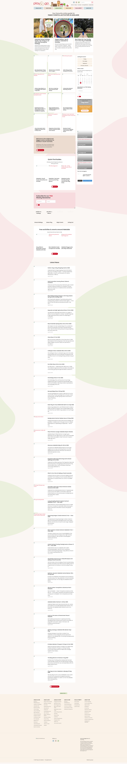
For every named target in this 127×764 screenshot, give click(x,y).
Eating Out (70, 222)
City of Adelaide (37, 710)
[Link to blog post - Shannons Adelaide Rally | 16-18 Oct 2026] (40, 449)
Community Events (88, 703)
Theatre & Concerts (88, 717)
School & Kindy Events (89, 719)
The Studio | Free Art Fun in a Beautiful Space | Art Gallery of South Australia (60, 559)
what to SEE (68, 8)
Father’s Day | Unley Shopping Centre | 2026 (59, 267)
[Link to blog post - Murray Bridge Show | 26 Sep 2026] (40, 395)
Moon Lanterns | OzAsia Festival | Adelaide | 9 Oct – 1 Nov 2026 (61, 530)
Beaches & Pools (57, 703)
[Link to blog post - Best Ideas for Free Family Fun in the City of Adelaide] (83, 28)
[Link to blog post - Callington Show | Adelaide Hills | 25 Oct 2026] (40, 355)
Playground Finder (57, 701)
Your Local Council (57, 723)
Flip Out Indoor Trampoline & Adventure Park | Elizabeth (59, 588)
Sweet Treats (76, 706)
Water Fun (56, 721)
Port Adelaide (36, 718)
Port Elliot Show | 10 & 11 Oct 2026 (56, 364)
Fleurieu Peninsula (37, 714)
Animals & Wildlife (67, 706)
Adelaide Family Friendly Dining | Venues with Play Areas (65, 180)
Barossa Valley (37, 707)
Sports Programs (47, 720)
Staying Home (57, 720)
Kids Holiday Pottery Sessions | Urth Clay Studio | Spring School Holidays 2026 (60, 296)
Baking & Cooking (47, 703)
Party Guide (76, 701)
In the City (87, 708)
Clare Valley (36, 709)
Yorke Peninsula (37, 723)
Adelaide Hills (36, 706)
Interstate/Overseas (38, 725)
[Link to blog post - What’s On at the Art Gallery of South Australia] (40, 477)
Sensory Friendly (47, 717)
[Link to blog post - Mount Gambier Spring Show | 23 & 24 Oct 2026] (40, 328)
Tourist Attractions (67, 704)
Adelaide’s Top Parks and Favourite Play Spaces (54, 180)
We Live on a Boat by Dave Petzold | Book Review (53, 89)
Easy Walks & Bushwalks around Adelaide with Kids (41, 248)
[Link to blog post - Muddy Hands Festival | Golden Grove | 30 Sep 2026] (40, 422)
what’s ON (88, 8)
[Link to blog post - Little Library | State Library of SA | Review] (68, 61)
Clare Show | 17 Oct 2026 (54, 337)
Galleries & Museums (68, 709)
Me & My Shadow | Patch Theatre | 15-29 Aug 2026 (40, 70)
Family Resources (47, 711)
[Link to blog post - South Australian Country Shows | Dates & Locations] (40, 285)
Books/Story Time (47, 706)
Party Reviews (77, 704)
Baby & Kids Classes (48, 701)
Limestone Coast (37, 717)
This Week (85, 61)
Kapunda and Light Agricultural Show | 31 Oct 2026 (60, 310)
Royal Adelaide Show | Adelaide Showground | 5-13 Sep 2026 (54, 108)
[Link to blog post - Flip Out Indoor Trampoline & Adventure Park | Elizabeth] (40, 591)
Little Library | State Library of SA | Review (68, 70)
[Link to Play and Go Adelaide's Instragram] (76, 2)
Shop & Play (46, 718)
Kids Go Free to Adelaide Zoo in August (54, 70)
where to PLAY (58, 8)
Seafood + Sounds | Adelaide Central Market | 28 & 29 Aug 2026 (60, 574)
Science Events (87, 714)
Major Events (60, 222)
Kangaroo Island (37, 715)
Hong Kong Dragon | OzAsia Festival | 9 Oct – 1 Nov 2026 (60, 516)
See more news (55, 686)
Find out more (85, 110)
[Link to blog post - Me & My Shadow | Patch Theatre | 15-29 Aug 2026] (40, 61)
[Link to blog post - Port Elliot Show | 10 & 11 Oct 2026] (40, 368)
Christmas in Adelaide (87, 721)
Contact (79, 4)
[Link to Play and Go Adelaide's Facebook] (74, 2)
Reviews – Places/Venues (37, 702)
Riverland (36, 722)
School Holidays (38, 222)
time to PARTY (78, 8)
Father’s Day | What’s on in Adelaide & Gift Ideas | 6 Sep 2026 (40, 89)
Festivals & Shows (88, 709)
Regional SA (36, 720)
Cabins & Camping (37, 704)
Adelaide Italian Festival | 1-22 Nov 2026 (58, 602)
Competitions (85, 4)
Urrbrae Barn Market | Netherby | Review (68, 89)
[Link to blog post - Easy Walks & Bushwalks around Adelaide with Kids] (42, 239)
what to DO (48, 8)
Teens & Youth (46, 723)
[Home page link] (51, 3)
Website (88, 759)
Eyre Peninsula (36, 712)
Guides (45, 725)
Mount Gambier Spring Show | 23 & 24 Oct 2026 (59, 323)
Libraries (55, 713)
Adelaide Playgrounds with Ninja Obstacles (67, 247)
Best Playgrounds (57, 704)
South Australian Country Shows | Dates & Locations (58, 282)
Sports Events (87, 716)
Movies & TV (87, 713)
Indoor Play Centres (58, 712)
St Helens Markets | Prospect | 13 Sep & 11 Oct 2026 (60, 644)
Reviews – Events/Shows (67, 702)
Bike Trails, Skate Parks (57, 707)
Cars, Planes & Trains (68, 707)
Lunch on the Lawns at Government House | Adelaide (59, 616)
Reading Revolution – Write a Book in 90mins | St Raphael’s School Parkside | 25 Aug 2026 (40, 109)
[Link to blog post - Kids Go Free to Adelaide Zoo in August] (54, 61)
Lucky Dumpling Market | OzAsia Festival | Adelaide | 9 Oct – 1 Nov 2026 (58, 501)
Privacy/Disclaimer (48, 759)
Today (84, 59)
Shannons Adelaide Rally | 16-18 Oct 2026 (58, 445)
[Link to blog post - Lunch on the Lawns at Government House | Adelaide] (40, 619)
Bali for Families (37, 727)
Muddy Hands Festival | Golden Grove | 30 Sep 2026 (60, 418)
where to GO (38, 8)
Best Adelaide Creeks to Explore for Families (54, 247)
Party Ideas (76, 703)
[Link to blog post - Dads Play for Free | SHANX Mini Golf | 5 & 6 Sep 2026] (40, 409)
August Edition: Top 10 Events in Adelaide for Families (61, 41)
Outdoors (56, 716)
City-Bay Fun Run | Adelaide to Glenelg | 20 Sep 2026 (60, 672)
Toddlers (45, 722)
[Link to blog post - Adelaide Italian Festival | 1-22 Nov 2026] (40, 606)
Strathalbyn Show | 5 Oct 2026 (55, 377)
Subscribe (91, 4)
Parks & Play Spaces (58, 718)
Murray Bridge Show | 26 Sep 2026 (56, 391)
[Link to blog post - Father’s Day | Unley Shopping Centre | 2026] (40, 272)
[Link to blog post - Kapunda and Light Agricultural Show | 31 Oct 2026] (40, 314)
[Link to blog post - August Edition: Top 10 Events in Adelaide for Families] (63, 28)
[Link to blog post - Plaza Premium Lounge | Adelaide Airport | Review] (40, 436)
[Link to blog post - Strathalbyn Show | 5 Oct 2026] (40, 382)
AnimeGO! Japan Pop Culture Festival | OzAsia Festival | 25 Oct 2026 (59, 487)
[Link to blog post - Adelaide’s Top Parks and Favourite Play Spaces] (54, 171)
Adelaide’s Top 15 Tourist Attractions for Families (41, 180)
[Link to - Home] (38, 216)
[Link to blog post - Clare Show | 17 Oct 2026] (40, 341)
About (75, 4)
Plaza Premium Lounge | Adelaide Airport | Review (60, 431)
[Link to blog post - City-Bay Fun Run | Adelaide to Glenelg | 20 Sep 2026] (40, 675)
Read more (41, 150)
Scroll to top (62, 693)
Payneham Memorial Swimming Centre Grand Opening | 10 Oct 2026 (59, 459)
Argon (92, 759)
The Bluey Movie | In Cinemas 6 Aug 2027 (58, 657)
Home (72, 4)
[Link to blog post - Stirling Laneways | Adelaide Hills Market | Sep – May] (40, 634)
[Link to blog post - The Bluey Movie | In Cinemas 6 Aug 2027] (40, 662)
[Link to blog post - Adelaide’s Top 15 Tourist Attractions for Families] (42, 171)
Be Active (46, 704)
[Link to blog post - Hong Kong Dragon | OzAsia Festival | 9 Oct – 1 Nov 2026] (40, 519)
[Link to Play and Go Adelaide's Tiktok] (79, 2)
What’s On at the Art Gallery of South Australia (60, 473)
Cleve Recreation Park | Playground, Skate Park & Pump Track (40, 129)
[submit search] (92, 2)
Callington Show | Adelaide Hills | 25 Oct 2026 (59, 350)
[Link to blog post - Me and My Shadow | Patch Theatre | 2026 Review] (68, 99)
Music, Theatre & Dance (47, 715)
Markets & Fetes (88, 711)
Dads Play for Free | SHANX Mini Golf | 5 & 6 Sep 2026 (61, 404)
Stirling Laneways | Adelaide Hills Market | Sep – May (60, 630)
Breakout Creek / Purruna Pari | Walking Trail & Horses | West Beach (68, 130)
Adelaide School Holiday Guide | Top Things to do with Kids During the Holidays (42, 41)
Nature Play (56, 715)
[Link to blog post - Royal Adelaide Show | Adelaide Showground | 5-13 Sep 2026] (54, 99)
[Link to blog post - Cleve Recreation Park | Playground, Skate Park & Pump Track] (40, 120)
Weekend (85, 63)
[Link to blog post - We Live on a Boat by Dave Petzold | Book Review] (54, 80)
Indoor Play (49, 222)
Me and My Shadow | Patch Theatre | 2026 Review (67, 108)
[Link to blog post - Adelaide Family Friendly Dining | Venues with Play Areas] (67, 171)
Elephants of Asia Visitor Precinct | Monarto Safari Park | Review (54, 129)
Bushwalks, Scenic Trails (57, 710)
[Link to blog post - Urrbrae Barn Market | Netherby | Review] (68, 80)
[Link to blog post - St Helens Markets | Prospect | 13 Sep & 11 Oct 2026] (40, 648)
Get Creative (46, 713)
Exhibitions (87, 706)
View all (55, 186)
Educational (46, 708)
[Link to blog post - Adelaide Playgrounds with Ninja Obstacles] (67, 239)
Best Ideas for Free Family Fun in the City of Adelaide (83, 40)
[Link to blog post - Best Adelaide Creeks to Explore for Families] (54, 239)
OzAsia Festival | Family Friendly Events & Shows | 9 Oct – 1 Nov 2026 (61, 545)
